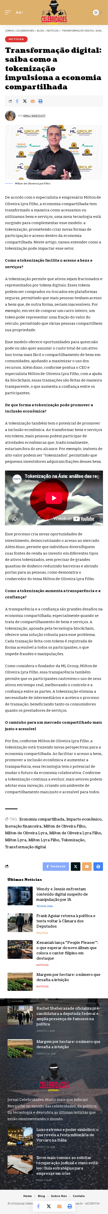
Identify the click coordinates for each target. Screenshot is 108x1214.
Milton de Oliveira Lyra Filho (75, 833)
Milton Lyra (15, 840)
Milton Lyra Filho (43, 840)
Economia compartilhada (41, 819)
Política (42, 933)
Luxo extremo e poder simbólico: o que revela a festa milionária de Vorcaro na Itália (67, 1135)
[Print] (40, 101)
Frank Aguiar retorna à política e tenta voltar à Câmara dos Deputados (65, 921)
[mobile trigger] (9, 12)
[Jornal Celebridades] (54, 12)
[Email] (32, 101)
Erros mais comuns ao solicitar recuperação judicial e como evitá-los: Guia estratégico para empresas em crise (67, 1165)
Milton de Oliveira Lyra (26, 833)
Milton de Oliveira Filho (64, 826)
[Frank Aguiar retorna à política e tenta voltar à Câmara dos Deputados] (20, 922)
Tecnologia (44, 906)
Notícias (16, 39)
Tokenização (72, 840)
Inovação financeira (23, 826)
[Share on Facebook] (17, 101)
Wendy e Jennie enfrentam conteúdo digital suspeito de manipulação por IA (62, 894)
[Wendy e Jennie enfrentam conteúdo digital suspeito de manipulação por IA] (20, 896)
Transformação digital (25, 847)
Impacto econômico (83, 819)
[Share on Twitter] (24, 101)
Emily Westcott (34, 115)
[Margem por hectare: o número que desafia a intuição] (20, 981)
